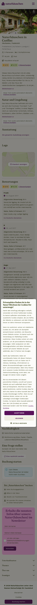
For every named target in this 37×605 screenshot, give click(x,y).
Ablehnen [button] (19, 418)
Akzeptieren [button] (19, 413)
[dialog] (18, 363)
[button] (18, 423)
